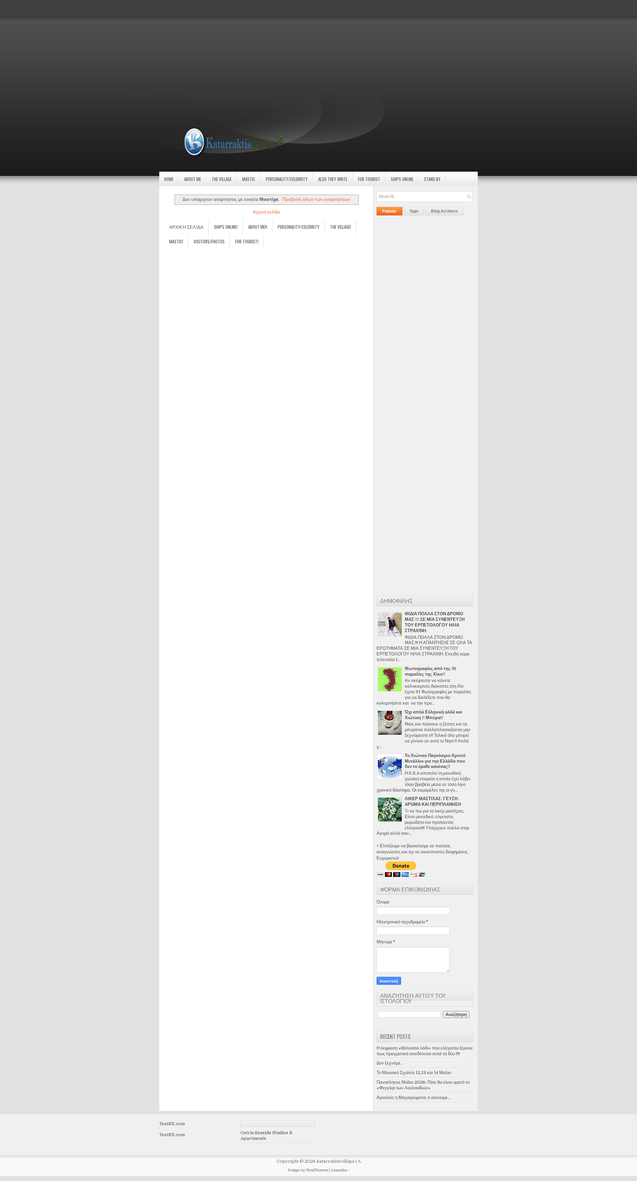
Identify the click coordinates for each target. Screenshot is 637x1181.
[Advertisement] (199, 46)
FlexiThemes (317, 1170)
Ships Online (402, 179)
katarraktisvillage (336, 1161)
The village (222, 179)
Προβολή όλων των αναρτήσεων (316, 199)
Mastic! (176, 241)
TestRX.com (172, 1123)
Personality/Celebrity (287, 179)
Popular (389, 211)
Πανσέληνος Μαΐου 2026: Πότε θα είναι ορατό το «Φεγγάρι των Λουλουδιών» (423, 1085)
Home (169, 179)
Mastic (248, 179)
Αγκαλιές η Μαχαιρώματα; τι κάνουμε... (414, 1097)
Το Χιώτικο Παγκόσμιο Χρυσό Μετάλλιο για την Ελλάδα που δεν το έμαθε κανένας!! (435, 761)
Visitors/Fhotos (209, 241)
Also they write (332, 179)
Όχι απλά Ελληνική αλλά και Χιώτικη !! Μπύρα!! (433, 715)
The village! (340, 226)
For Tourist (369, 179)
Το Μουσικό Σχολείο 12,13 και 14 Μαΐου (414, 1072)
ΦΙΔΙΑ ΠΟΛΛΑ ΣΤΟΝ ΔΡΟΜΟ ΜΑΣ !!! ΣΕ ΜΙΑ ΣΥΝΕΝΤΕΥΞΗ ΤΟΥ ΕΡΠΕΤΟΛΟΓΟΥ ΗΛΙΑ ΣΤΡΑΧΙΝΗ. (434, 622)
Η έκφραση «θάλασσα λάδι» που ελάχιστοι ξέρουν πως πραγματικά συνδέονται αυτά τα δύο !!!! (425, 1051)
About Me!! (257, 226)
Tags (413, 211)
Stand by (432, 179)
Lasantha (339, 1170)
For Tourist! (246, 241)
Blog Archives (444, 211)
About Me (192, 179)
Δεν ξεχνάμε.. (389, 1062)
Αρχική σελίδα (266, 212)
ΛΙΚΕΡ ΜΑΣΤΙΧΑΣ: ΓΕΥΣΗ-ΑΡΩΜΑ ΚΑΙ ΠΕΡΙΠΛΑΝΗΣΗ (433, 801)
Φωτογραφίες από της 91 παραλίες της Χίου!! (430, 671)
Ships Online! (226, 226)
